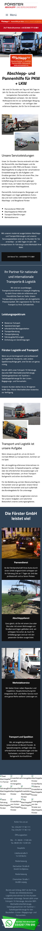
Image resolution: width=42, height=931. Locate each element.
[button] (11, 15)
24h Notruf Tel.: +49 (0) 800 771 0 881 (21, 256)
